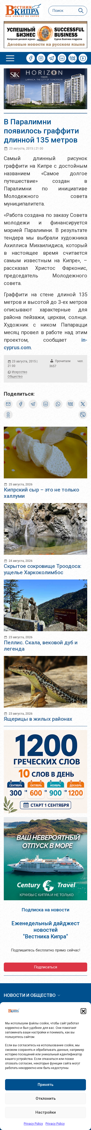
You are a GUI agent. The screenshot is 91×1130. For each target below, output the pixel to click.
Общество (15, 376)
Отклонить (46, 1098)
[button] (83, 1010)
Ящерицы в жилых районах (38, 719)
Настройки (45, 1112)
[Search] (81, 10)
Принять (45, 1084)
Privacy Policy (33, 1123)
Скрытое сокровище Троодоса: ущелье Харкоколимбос (42, 569)
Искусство (19, 372)
